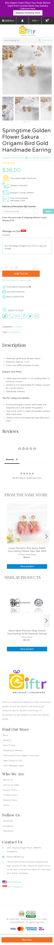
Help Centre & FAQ (12, 760)
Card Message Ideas (13, 765)
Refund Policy (10, 800)
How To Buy (9, 745)
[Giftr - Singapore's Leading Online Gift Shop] (27, 30)
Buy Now (27, 939)
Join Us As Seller (11, 785)
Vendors (7, 740)
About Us (8, 779)
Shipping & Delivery (12, 750)
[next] (47, 537)
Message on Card (13, 231)
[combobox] (22, 40)
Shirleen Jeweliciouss (13, 158)
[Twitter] (30, 316)
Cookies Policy (10, 795)
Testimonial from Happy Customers (21, 755)
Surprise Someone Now (28, 12)
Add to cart (21, 273)
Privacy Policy (10, 790)
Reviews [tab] (10, 459)
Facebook (8, 821)
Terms (6, 805)
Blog (5, 735)
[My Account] (22, 21)
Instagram (8, 826)
